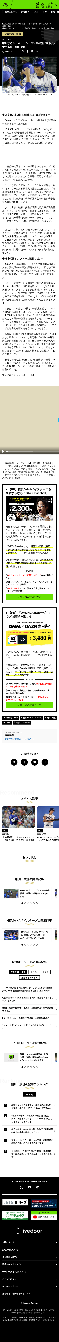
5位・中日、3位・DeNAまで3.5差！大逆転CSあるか (26, 1018)
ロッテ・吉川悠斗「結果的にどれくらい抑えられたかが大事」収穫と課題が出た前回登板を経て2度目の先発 (27, 989)
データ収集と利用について (14, 1271)
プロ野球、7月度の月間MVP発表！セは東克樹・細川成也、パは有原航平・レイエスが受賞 (31, 1154)
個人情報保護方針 (10, 1257)
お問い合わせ (8, 1242)
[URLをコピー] (37, 51)
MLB (36, 12)
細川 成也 (51, 718)
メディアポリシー (10, 1279)
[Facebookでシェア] (27, 51)
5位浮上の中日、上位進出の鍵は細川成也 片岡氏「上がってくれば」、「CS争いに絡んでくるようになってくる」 (32, 1118)
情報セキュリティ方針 (12, 1264)
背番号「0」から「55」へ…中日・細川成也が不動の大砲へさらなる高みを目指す (32, 1141)
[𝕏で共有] (23, 51)
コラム (8, 723)
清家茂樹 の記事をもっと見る (18, 739)
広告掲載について (10, 1250)
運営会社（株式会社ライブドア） (17, 1293)
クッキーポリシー (10, 1286)
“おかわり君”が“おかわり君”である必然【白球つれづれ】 (26, 1026)
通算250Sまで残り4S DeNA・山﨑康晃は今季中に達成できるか (27, 1009)
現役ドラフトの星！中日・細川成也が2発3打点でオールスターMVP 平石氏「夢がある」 (31, 1106)
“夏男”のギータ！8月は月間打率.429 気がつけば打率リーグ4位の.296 (28, 999)
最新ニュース (11, 12)
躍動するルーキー (22, 723)
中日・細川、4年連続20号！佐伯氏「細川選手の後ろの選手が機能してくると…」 (32, 1130)
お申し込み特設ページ (29, 596)
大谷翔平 (25, 12)
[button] (22, 903)
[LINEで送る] (32, 51)
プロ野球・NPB (11, 718)
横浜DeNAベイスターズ (32, 718)
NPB (45, 12)
